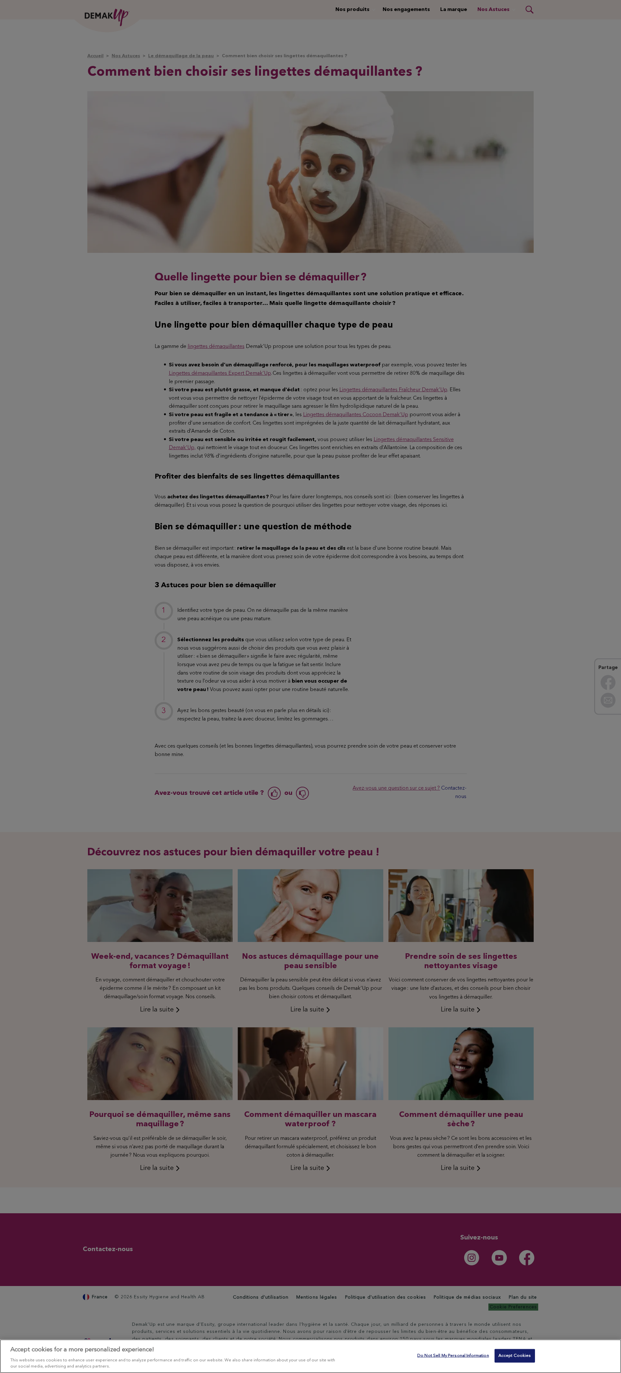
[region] (310, 1356)
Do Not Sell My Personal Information (453, 1356)
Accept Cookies (514, 1356)
